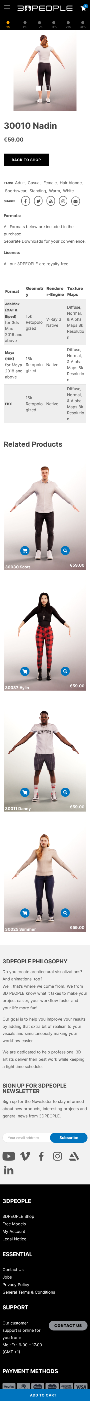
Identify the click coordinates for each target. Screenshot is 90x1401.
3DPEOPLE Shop (18, 1216)
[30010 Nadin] (25, 201)
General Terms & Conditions (28, 1292)
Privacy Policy (15, 1284)
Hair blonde (71, 182)
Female (50, 182)
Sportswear (15, 190)
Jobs (7, 1277)
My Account (13, 1231)
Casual (34, 182)
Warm (54, 190)
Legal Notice (14, 1238)
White (68, 190)
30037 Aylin (17, 687)
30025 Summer (20, 929)
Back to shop (26, 160)
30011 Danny (18, 808)
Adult (20, 182)
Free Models (14, 1223)
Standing (38, 190)
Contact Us (13, 1269)
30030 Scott (17, 566)
